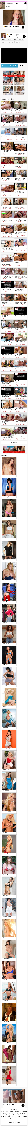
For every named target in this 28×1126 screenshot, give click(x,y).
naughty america (12, 39)
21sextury (4, 45)
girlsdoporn (4, 42)
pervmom (11, 42)
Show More (14, 442)
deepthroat (20, 39)
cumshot (4, 39)
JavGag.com (14, 1109)
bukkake (18, 42)
